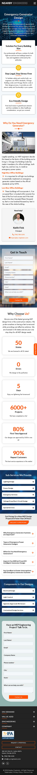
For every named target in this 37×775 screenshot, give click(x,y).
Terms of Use (28, 772)
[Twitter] (7, 763)
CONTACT (18, 747)
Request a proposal (18, 522)
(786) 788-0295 (19, 234)
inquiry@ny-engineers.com (19, 238)
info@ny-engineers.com (12, 759)
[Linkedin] (3, 763)
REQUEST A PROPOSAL (18, 742)
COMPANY (7, 726)
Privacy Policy (18, 772)
